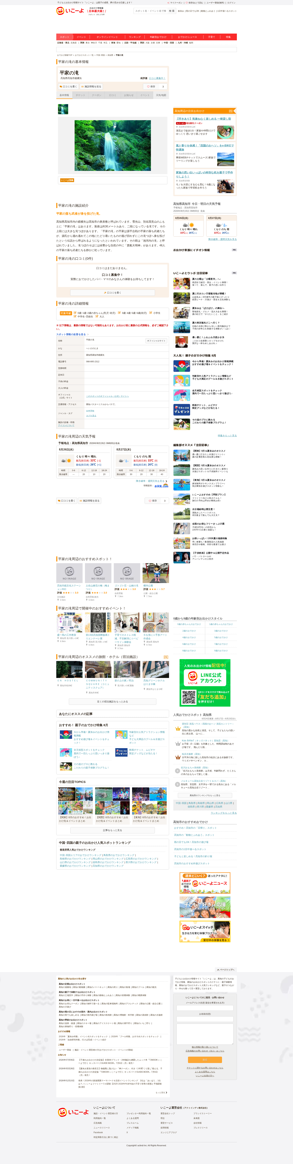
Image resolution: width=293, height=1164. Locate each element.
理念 (163, 1118)
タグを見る (91, 416)
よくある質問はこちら (205, 1072)
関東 (82, 43)
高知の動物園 (79, 987)
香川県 (200, 806)
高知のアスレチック (129, 1003)
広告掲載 (98, 1123)
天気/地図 (161, 95)
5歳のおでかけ (221, 637)
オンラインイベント (107, 37)
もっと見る (160, 1092)
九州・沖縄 (183, 43)
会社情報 (197, 1123)
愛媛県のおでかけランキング (75, 865)
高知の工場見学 (66, 995)
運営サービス (167, 1123)
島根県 (201, 803)
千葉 (100, 43)
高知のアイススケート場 (104, 1023)
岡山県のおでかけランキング (108, 858)
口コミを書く (70, 86)
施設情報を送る (93, 86)
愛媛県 (209, 806)
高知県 (218, 806)
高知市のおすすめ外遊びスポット (192, 863)
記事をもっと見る (112, 830)
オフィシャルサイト (156, 341)
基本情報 (64, 95)
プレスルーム (132, 1123)
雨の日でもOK (192, 11)
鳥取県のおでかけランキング (118, 855)
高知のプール (138, 987)
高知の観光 (151, 987)
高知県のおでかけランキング (108, 865)
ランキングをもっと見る (224, 813)
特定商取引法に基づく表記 (106, 1137)
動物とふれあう (208, 11)
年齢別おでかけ (158, 37)
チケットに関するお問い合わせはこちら (205, 1068)
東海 (113, 43)
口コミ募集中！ (157, 78)
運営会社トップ (168, 1113)
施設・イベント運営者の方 (106, 1113)
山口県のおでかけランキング (75, 862)
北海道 (74, 43)
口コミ (112, 95)
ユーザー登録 (65, 1050)
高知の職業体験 (139, 995)
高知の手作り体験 (83, 995)
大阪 (147, 43)
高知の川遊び (65, 1007)
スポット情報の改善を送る (71, 334)
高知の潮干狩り (125, 1023)
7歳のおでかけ (221, 644)
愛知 (118, 43)
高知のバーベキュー (96, 987)
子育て (211, 37)
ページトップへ (227, 970)
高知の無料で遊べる (90, 1003)
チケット (80, 95)
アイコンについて (66, 425)
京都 (153, 43)
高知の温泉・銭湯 (67, 1023)
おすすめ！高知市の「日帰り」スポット (195, 827)
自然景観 (90, 411)
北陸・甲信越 (130, 43)
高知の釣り (113, 987)
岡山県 (210, 803)
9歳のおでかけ (221, 650)
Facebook (98, 1132)
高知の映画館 (106, 1015)
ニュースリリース (102, 1128)
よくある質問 (132, 1118)
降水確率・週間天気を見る (150, 481)
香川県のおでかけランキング (141, 862)
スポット (64, 37)
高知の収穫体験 (123, 995)
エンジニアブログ (169, 1132)
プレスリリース (200, 1128)
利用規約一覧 (100, 1118)
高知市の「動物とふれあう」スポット (194, 835)
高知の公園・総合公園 (150, 1003)
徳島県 (191, 806)
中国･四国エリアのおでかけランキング (80, 855)
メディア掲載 (132, 1128)
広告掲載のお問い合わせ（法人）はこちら (205, 1051)
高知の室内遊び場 (89, 1015)
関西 (142, 43)
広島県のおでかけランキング (141, 858)
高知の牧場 (125, 987)
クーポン (96, 95)
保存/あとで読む (196, 3)
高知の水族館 (156, 1015)
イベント (81, 37)
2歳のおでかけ (189, 631)
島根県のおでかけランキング (75, 858)
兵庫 (158, 43)
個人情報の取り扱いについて (205, 1047)
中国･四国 (181, 803)
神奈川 (94, 43)
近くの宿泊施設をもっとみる (112, 701)
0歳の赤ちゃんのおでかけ (189, 624)
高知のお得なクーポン (69, 1003)
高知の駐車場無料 (110, 1003)
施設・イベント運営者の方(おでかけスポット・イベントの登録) (104, 1050)
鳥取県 (192, 803)
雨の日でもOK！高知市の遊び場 (191, 842)
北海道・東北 (63, 43)
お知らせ (129, 95)
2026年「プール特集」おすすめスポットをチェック (135, 1036)
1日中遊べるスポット (227, 11)
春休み (181, 11)
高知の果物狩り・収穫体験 (71, 1026)
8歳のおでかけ (189, 650)
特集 (228, 37)
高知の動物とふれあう (103, 995)
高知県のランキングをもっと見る (205, 795)
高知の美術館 (142, 1015)
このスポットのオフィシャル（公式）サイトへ (107, 396)
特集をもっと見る (227, 435)
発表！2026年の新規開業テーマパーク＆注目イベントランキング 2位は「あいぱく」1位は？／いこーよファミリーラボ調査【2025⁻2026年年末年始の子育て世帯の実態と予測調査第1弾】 (120, 1083)
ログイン (231, 3)
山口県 (228, 803)
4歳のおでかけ (189, 637)
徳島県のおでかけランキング (108, 862)
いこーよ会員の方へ (205, 1075)
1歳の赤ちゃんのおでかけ (221, 624)
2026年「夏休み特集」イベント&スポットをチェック (83, 1036)
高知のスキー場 (84, 1023)
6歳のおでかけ (189, 644)
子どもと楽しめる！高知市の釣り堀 (193, 856)
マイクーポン (176, 3)
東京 (88, 43)
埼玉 (105, 43)
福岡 (191, 43)
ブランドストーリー (202, 1113)
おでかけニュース (187, 37)
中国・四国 (169, 43)
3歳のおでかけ (221, 631)
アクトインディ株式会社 (195, 1108)
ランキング (135, 37)
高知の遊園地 (65, 987)
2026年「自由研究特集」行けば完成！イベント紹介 (82, 1040)
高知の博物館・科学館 (124, 1015)
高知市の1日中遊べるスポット (190, 849)
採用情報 (165, 1128)
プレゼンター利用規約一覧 (138, 1113)
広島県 (219, 803)
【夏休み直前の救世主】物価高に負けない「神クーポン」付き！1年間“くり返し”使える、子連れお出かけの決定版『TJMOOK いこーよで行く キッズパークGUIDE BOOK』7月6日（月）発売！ (120, 1071)
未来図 (196, 1118)
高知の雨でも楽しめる (69, 1015)
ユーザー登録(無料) (215, 3)
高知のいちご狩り (142, 1023)
